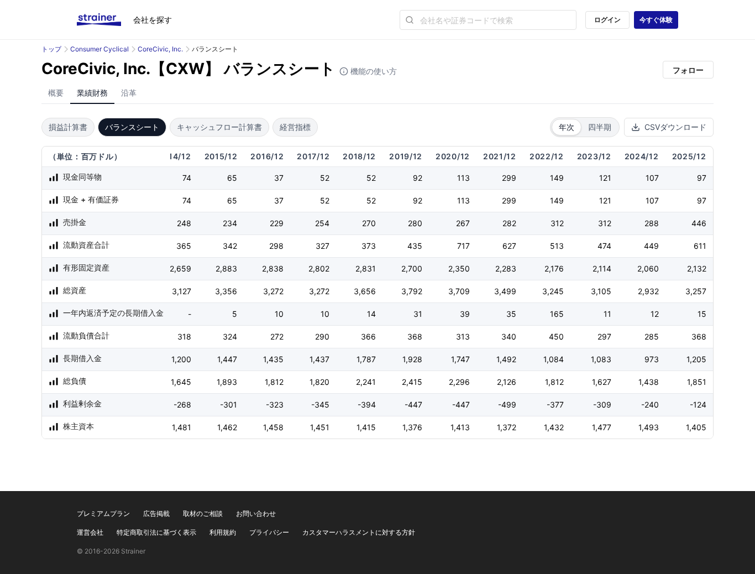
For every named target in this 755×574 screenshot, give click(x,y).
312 (557, 223)
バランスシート (132, 127)
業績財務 (92, 92)
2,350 (459, 268)
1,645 (181, 382)
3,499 (505, 291)
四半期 (599, 127)
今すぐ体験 (656, 19)
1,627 (601, 382)
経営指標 (295, 127)
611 (700, 246)
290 (322, 336)
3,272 (273, 291)
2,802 (318, 268)
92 (417, 177)
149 (557, 177)
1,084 (553, 359)
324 (230, 336)
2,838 (273, 268)
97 (701, 177)
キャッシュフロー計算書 (219, 127)
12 (655, 314)
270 (369, 223)
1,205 (696, 359)
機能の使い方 (372, 71)
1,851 (696, 382)
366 (368, 336)
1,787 (366, 359)
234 (230, 223)
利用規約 (222, 532)
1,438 (648, 382)
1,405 (696, 427)
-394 (367, 404)
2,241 (366, 382)
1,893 (227, 382)
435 (414, 246)
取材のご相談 (203, 513)
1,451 (319, 427)
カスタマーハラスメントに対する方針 (358, 532)
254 (322, 223)
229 (277, 223)
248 (184, 223)
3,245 (553, 291)
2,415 (412, 382)
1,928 (412, 359)
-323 (275, 404)
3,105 (601, 291)
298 (276, 246)
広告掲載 (156, 513)
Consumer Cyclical (99, 49)
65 (232, 177)
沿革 (129, 92)
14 (371, 314)
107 (652, 177)
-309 (602, 404)
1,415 (366, 427)
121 (605, 177)
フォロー (688, 70)
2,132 (696, 268)
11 (607, 314)
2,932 (648, 291)
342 (230, 246)
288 (651, 223)
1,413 (460, 427)
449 (651, 246)
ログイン (607, 19)
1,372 (506, 427)
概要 (56, 92)
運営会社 (90, 532)
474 (604, 246)
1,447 (227, 359)
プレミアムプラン (103, 513)
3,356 (226, 291)
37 (279, 177)
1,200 (181, 359)
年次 (566, 127)
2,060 (648, 268)
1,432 (554, 427)
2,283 (505, 268)
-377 (555, 404)
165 (557, 314)
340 (508, 336)
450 (556, 336)
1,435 (273, 359)
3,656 (365, 291)
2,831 (365, 268)
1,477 (601, 427)
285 (651, 336)
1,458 (273, 427)
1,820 (319, 382)
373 (368, 246)
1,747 (460, 359)
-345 (320, 404)
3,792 (411, 291)
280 (415, 223)
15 (702, 314)
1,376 (412, 427)
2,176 (554, 268)
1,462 (227, 427)
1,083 (601, 359)
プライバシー (269, 532)
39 (465, 314)
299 (509, 177)
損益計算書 (68, 127)
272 (277, 336)
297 (604, 336)
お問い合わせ (256, 513)
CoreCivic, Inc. (160, 49)
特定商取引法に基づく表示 (156, 532)
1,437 (319, 359)
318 (184, 336)
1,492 (506, 359)
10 (279, 314)
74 (186, 177)
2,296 (459, 382)
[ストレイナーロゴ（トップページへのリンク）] (105, 20)
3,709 (459, 291)
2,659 (180, 268)
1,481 (181, 427)
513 (557, 246)
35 (511, 314)
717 (463, 246)
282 (509, 223)
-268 (182, 404)
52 (324, 177)
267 (463, 223)
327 (322, 246)
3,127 (181, 291)
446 (698, 223)
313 (463, 336)
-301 (228, 404)
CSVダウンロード (675, 127)
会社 (152, 19)
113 (463, 177)
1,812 (274, 382)
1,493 (648, 427)
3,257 (695, 291)
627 (509, 246)
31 (417, 314)
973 (651, 359)
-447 (413, 404)
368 (414, 336)
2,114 (602, 268)
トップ (51, 49)
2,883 (226, 268)
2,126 (506, 382)
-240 (650, 404)
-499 (507, 404)
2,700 (411, 268)
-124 (698, 404)
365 (183, 246)
